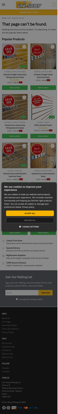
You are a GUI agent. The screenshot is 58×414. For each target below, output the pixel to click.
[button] (29, 226)
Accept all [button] (30, 213)
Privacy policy (28, 207)
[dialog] (29, 207)
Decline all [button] (30, 220)
